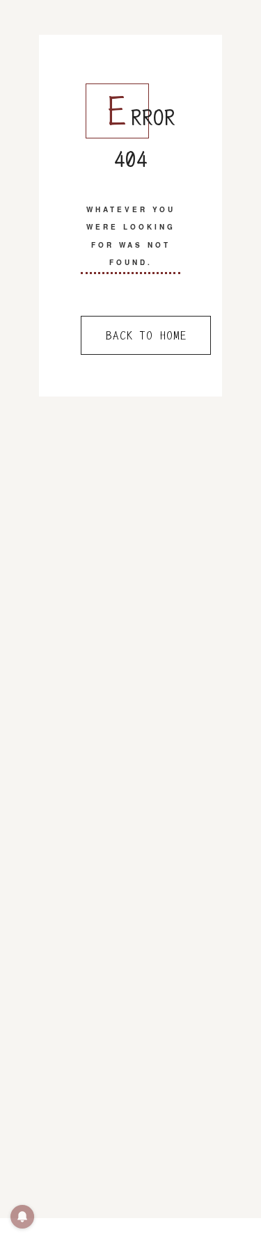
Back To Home (146, 335)
